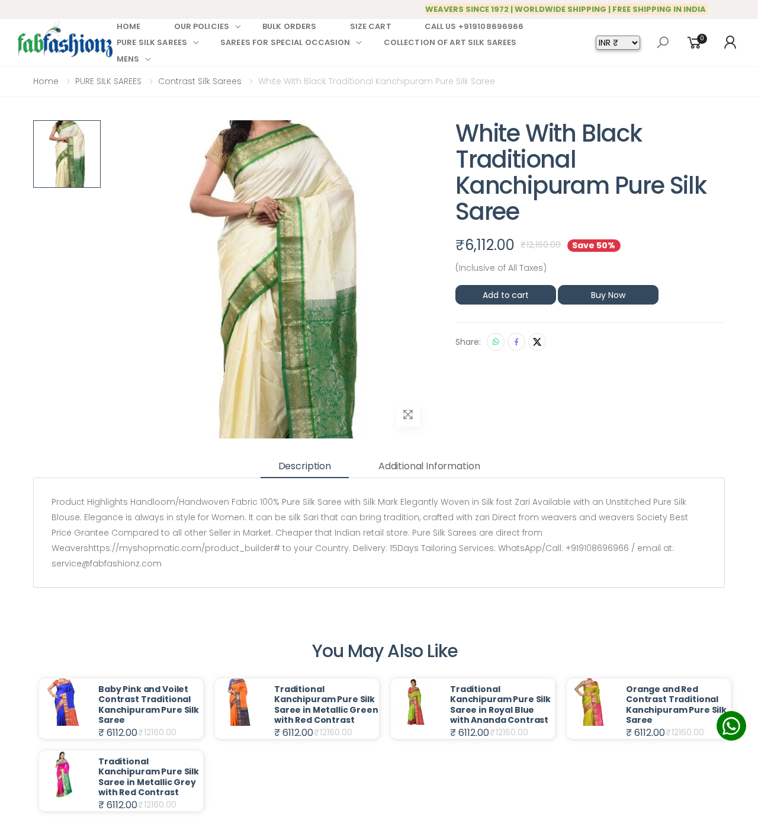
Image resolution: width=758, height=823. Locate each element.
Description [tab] (304, 466)
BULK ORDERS (289, 26)
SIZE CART (370, 26)
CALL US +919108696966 (474, 26)
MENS (128, 59)
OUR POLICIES (202, 26)
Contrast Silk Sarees (200, 81)
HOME (129, 26)
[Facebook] (516, 342)
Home (46, 81)
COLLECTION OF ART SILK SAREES (450, 42)
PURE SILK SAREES (152, 42)
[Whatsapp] (496, 342)
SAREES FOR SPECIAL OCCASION (285, 42)
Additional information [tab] (429, 466)
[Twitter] (537, 342)
